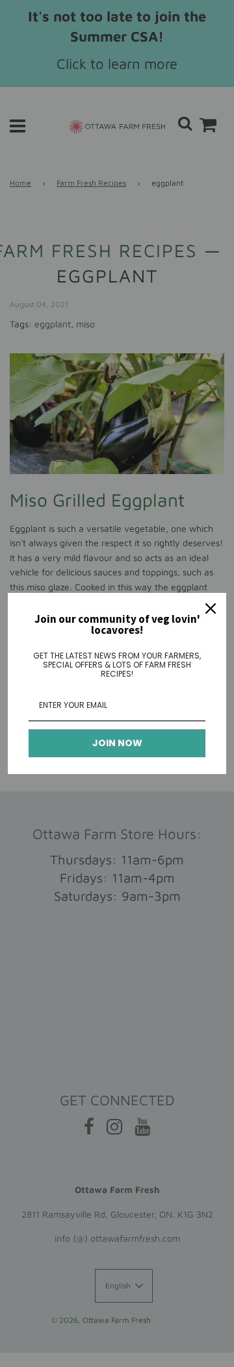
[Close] (210, 608)
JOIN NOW (117, 742)
